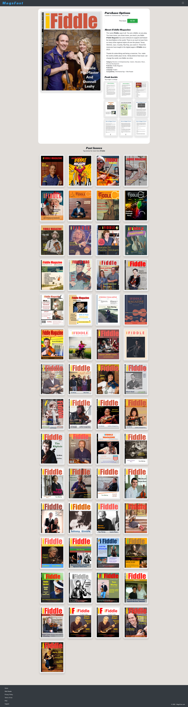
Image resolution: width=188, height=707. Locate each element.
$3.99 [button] (132, 21)
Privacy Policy (9, 694)
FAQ (6, 701)
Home (6, 688)
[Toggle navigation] (183, 3)
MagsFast (13, 2)
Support (7, 704)
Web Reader (8, 691)
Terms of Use (8, 697)
